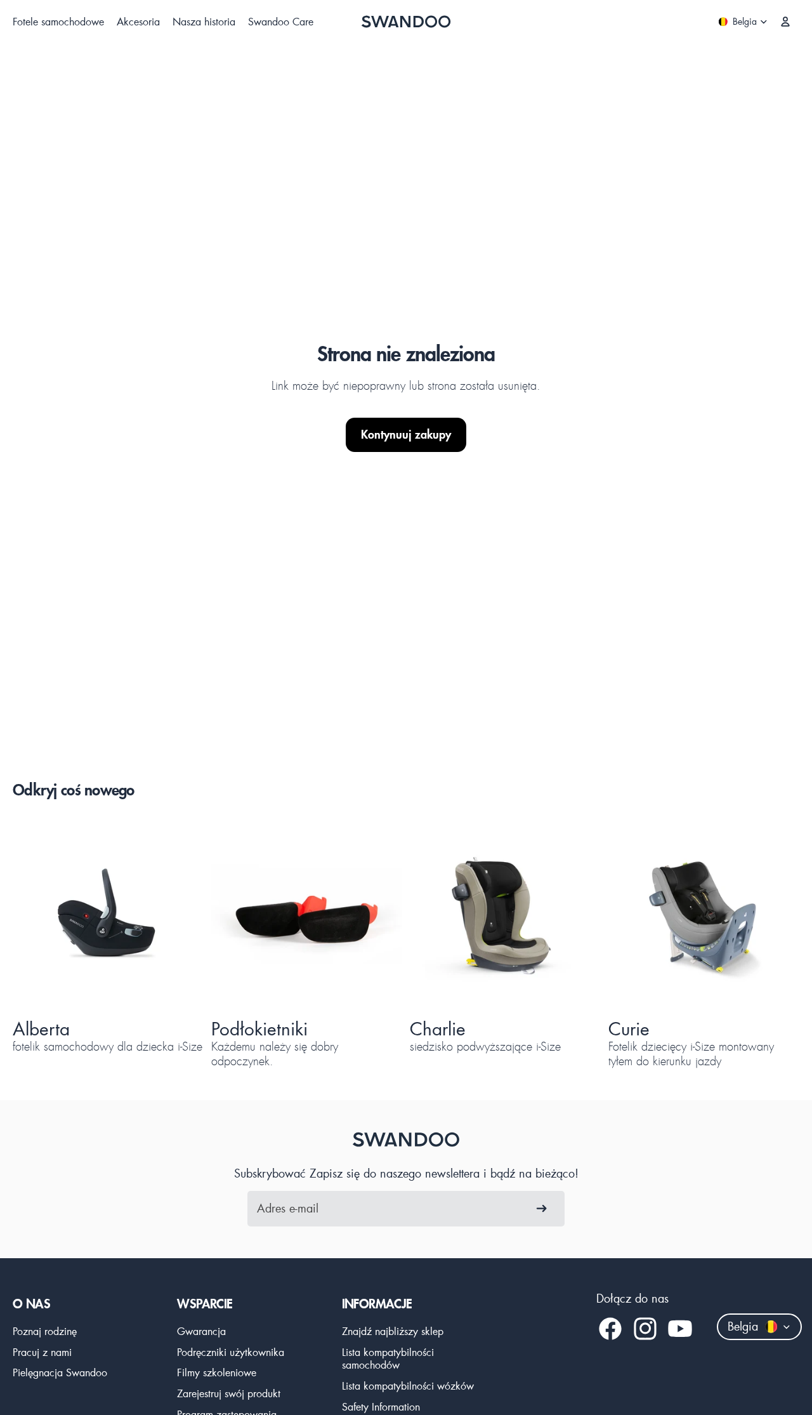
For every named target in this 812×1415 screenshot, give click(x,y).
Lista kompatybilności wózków (408, 1385)
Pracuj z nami (42, 1352)
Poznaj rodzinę (45, 1331)
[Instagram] (645, 1329)
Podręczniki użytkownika (230, 1352)
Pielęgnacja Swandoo (60, 1372)
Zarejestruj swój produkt (228, 1393)
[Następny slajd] (172, 917)
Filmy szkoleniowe (216, 1372)
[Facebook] (610, 1329)
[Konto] (785, 22)
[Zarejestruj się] (542, 1208)
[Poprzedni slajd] (44, 917)
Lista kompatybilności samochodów (388, 1358)
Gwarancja (201, 1331)
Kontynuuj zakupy (406, 434)
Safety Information (381, 1406)
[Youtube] (680, 1329)
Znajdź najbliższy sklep (392, 1331)
